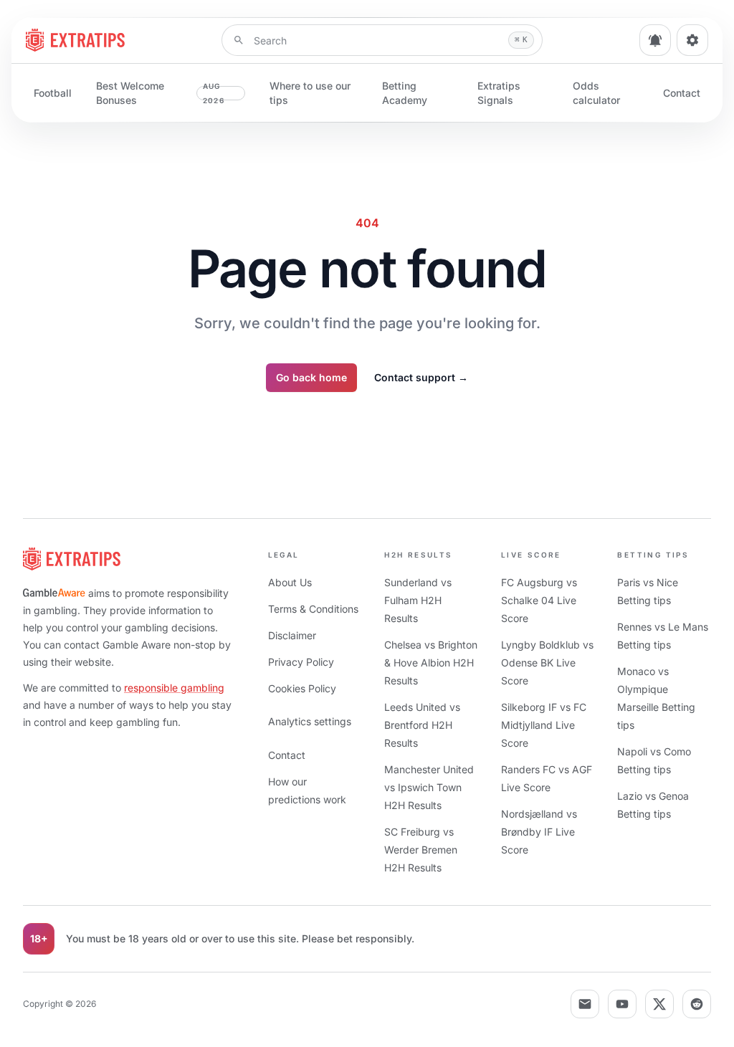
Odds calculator (596, 93)
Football (53, 93)
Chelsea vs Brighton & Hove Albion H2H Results (430, 663)
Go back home (311, 377)
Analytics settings (309, 721)
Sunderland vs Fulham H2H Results (418, 600)
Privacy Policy (301, 662)
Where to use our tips (310, 93)
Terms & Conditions (313, 609)
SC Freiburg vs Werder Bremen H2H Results (420, 850)
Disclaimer (292, 635)
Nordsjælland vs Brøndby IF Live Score (539, 832)
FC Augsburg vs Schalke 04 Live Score (539, 600)
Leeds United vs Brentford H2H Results (422, 725)
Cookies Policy (302, 688)
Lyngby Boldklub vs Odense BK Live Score (547, 663)
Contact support (421, 377)
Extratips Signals (498, 93)
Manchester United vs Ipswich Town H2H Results (429, 787)
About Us (290, 582)
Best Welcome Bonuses (160, 93)
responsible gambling (174, 688)
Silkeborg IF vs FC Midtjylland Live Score (543, 725)
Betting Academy (404, 93)
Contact (681, 93)
